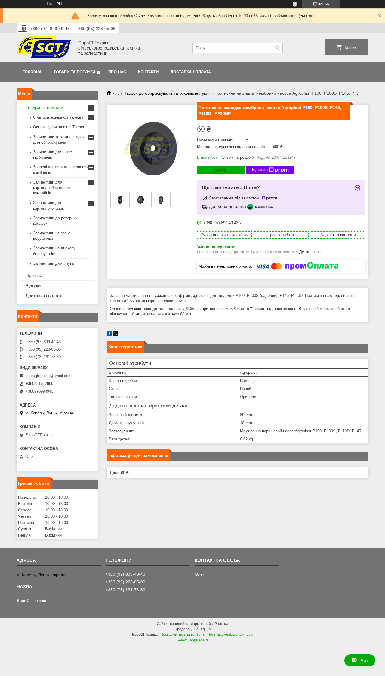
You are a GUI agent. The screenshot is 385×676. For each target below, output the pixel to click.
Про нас (117, 72)
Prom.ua (221, 624)
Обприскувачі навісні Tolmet (58, 127)
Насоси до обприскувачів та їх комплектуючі (166, 93)
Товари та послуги (74, 72)
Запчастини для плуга (53, 263)
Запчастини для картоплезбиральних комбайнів (52, 187)
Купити (221, 170)
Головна (32, 72)
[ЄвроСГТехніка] (44, 47)
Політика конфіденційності (230, 634)
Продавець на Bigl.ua (192, 629)
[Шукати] (277, 48)
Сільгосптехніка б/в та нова (58, 117)
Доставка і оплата (191, 72)
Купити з (260, 170)
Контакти (148, 72)
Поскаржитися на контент (182, 634)
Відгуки (33, 285)
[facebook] (109, 335)
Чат (364, 660)
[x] (115, 335)
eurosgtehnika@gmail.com (48, 375)
